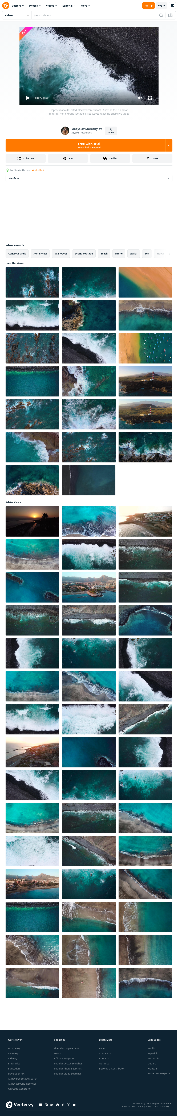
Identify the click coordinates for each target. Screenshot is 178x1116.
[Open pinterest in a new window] (57, 1104)
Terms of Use (125, 1106)
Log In (159, 5)
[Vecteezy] (5, 5)
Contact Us (105, 1053)
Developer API (16, 1073)
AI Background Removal (22, 1083)
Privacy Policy (142, 1106)
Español (150, 1053)
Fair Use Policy (159, 1106)
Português (151, 1058)
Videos (50, 5)
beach (104, 253)
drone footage (84, 253)
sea (147, 253)
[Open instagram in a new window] (46, 1104)
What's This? (38, 170)
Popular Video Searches (67, 1073)
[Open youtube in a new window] (74, 1104)
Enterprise (14, 1063)
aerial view (40, 253)
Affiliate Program (63, 1058)
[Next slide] (164, 253)
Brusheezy (14, 1048)
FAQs (102, 1048)
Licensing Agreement (66, 1048)
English (149, 1048)
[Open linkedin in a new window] (51, 1104)
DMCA (57, 1053)
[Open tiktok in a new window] (63, 1104)
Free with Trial (87, 145)
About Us (104, 1058)
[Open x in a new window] (68, 1104)
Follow (109, 132)
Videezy (12, 1058)
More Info (14, 178)
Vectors (16, 5)
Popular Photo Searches (67, 1068)
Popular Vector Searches (68, 1063)
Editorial (67, 5)
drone (119, 253)
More (84, 5)
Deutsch (150, 1063)
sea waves (61, 253)
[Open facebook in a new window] (40, 1104)
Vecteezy (13, 1053)
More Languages (155, 1073)
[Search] (158, 15)
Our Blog (104, 1063)
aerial (133, 253)
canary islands (17, 253)
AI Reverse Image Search (22, 1078)
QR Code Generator (19, 1088)
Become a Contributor (111, 1068)
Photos (33, 5)
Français (150, 1068)
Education (13, 1068)
